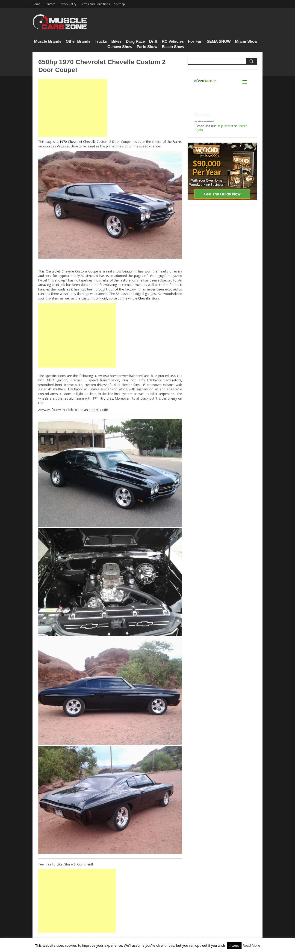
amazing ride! (99, 409)
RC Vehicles (173, 41)
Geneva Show (119, 47)
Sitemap (119, 4)
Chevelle (144, 298)
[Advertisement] (72, 108)
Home (36, 4)
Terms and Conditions (95, 4)
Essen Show (173, 47)
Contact (49, 4)
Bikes (116, 41)
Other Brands (78, 41)
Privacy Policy (67, 4)
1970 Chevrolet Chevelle (77, 141)
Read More (251, 945)
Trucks (101, 41)
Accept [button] (234, 945)
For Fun (195, 41)
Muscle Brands (47, 41)
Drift (153, 41)
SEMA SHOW (219, 41)
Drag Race (135, 41)
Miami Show (246, 41)
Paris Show (147, 47)
